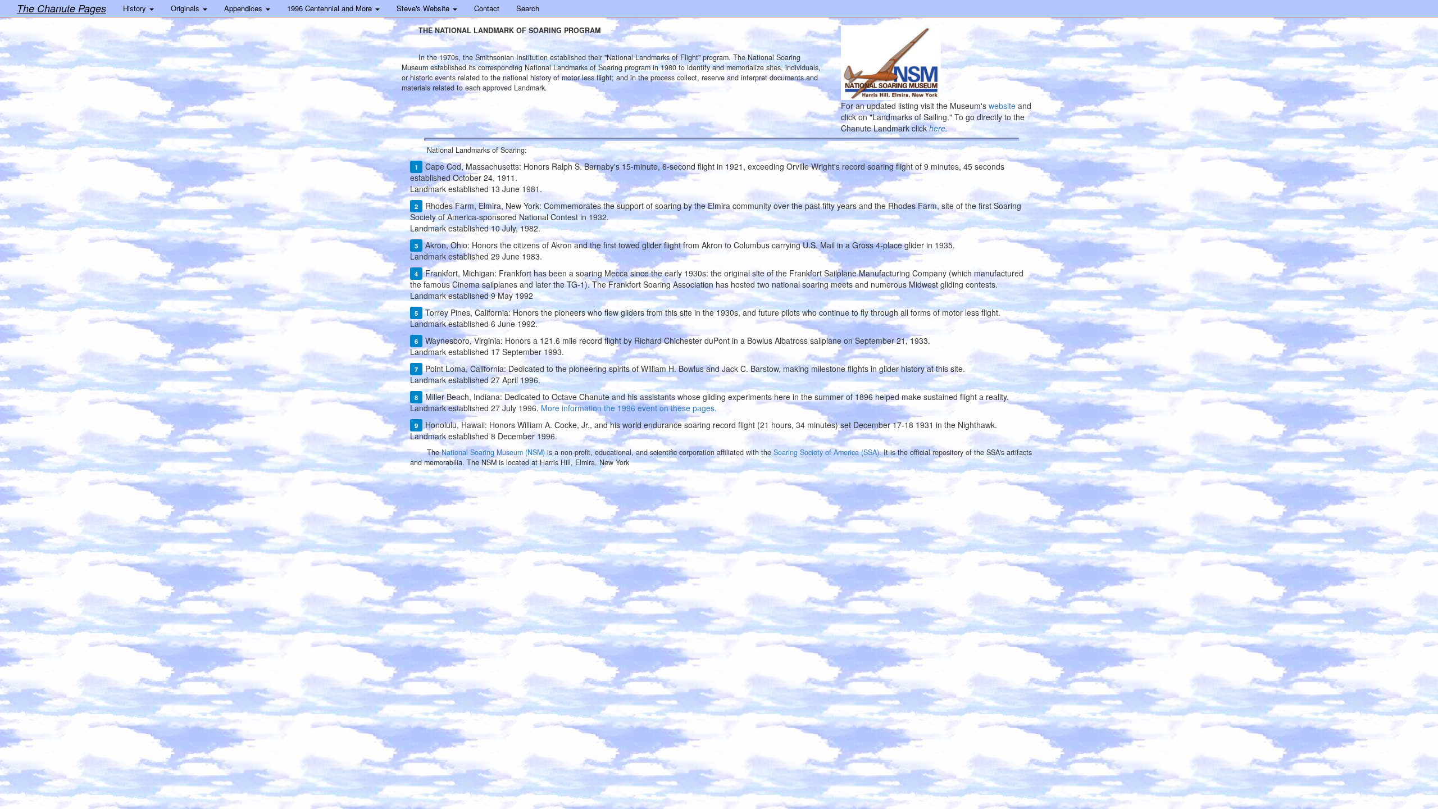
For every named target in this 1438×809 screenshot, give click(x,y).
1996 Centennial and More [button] (330, 8)
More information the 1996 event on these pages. (629, 407)
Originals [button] (186, 8)
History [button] (135, 8)
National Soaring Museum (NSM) (493, 452)
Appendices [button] (244, 8)
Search (527, 8)
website (1002, 105)
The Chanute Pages (61, 8)
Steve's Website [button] (424, 8)
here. (938, 128)
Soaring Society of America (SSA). (827, 452)
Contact (486, 8)
